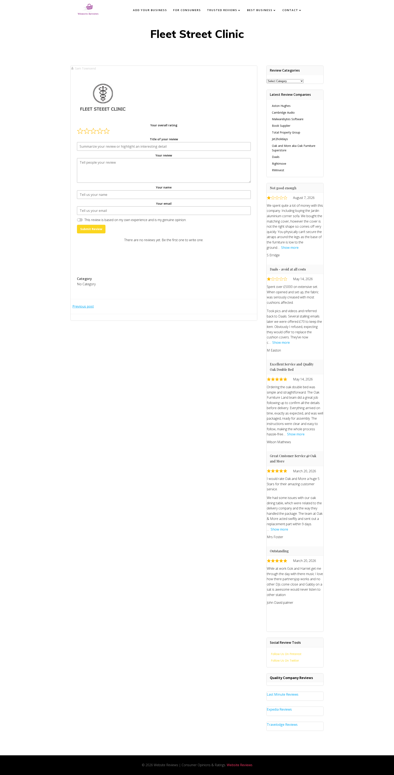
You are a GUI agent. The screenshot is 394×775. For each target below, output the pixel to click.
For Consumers (187, 10)
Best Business (260, 10)
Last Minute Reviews (282, 694)
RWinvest (278, 170)
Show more (290, 247)
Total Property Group (286, 132)
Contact (290, 10)
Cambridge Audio (283, 112)
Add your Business (150, 10)
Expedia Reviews (279, 709)
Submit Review (91, 229)
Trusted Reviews (222, 10)
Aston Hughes (281, 106)
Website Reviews (239, 765)
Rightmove (279, 164)
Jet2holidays (280, 139)
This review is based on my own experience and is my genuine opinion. (135, 220)
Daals (275, 157)
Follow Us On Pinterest (286, 654)
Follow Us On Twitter (285, 660)
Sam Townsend (85, 68)
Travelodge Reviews (282, 724)
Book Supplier (281, 126)
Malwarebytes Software (288, 119)
